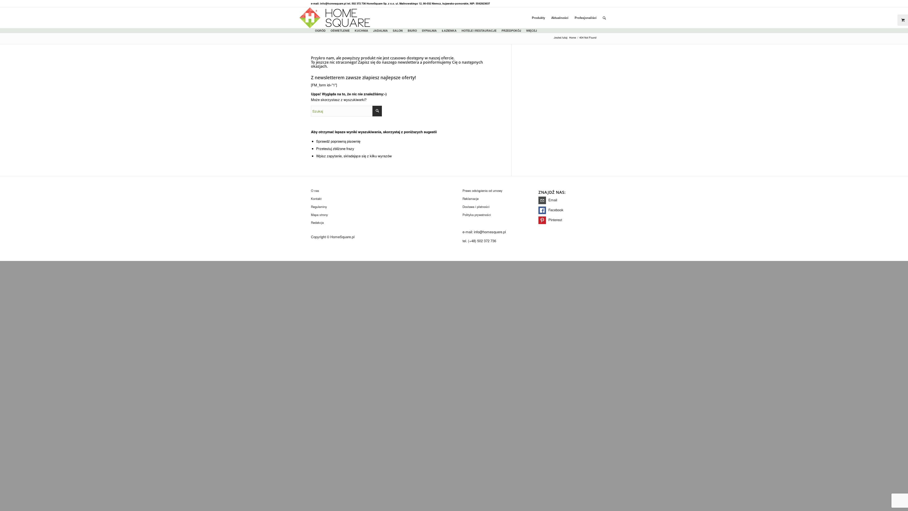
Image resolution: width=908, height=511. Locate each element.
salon (398, 30)
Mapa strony (319, 214)
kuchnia (361, 30)
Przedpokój (511, 30)
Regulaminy (319, 206)
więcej (531, 30)
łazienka (449, 30)
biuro (412, 30)
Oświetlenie (340, 30)
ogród (320, 30)
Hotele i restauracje (479, 30)
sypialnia (429, 30)
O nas (315, 190)
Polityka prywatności (477, 214)
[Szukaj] (604, 17)
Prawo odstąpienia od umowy (482, 190)
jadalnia (380, 30)
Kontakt (316, 198)
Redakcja (317, 222)
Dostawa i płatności (476, 206)
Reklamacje (471, 198)
